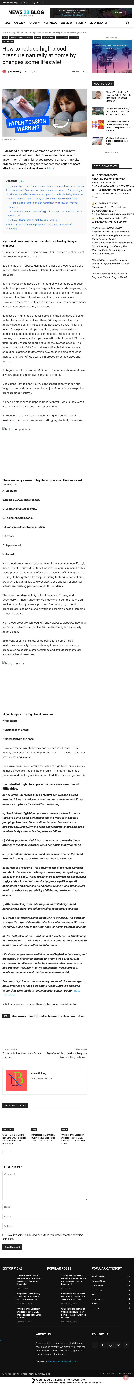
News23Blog (15, 71)
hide (22, 181)
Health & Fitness (25, 37)
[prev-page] (4, 1152)
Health (13, 37)
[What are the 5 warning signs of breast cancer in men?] (98, 141)
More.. (51, 168)
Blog (13, 32)
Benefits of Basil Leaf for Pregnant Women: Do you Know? (110, 263)
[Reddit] (110, 1345)
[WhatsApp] (51, 80)
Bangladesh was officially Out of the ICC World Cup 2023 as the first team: (43, 1138)
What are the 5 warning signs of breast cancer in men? (117, 141)
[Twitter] (35, 80)
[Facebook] (27, 80)
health (32, 1016)
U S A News (8, 41)
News (37, 37)
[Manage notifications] (126, 1377)
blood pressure (19, 1016)
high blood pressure (48, 1016)
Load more (110, 152)
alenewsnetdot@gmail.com (62, 1361)
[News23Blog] (4, 71)
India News (62, 37)
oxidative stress (68, 1016)
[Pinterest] (43, 80)
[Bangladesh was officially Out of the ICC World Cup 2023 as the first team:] (44, 1122)
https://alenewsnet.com (41, 1078)
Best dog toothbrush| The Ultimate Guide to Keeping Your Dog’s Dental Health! (109, 250)
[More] (59, 80)
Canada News (48, 37)
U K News (74, 37)
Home (5, 32)
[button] (127, 23)
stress (81, 1016)
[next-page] (10, 1152)
